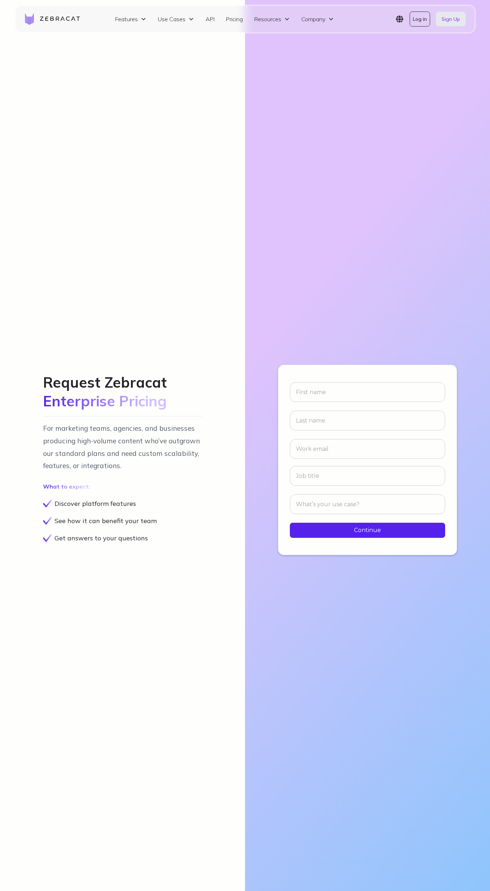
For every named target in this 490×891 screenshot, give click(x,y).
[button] (130, 19)
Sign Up (451, 19)
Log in (420, 19)
